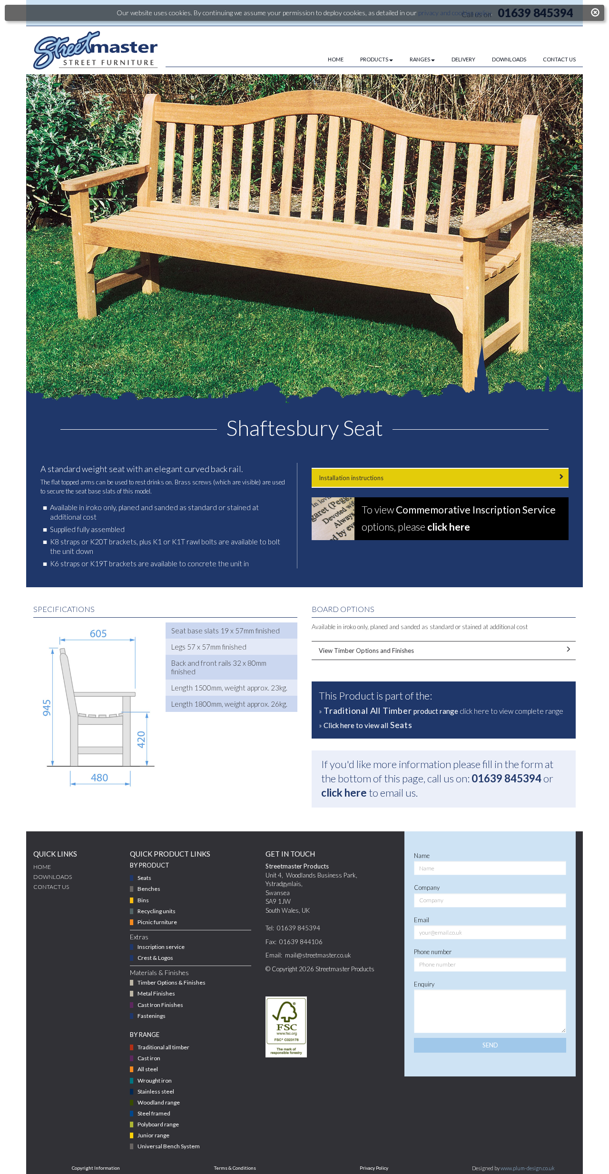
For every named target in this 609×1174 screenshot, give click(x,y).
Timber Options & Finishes (172, 982)
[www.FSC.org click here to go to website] (286, 1026)
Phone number (433, 952)
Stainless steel (156, 1091)
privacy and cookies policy (454, 13)
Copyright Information (96, 1168)
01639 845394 (506, 778)
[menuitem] (327, 59)
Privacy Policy (374, 1168)
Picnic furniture (157, 922)
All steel (148, 1069)
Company (427, 887)
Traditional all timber (163, 1047)
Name (422, 855)
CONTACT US (559, 59)
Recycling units (157, 911)
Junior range (153, 1135)
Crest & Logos (155, 957)
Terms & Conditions (235, 1168)
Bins (143, 900)
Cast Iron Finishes (160, 1004)
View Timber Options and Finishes (366, 650)
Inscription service (161, 946)
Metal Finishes (156, 993)
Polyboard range (158, 1124)
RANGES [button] (420, 59)
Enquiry (424, 984)
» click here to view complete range (441, 710)
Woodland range (159, 1102)
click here (344, 792)
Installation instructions (351, 478)
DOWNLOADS (509, 59)
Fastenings (152, 1015)
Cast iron (149, 1058)
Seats (144, 877)
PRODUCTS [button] (374, 59)
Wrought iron (155, 1080)
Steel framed (154, 1113)
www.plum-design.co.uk (528, 1168)
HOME (336, 59)
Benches (149, 888)
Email (421, 920)
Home (42, 866)
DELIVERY (463, 59)
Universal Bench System (169, 1146)
